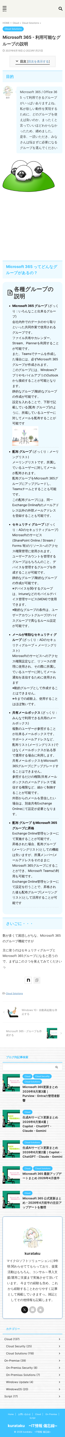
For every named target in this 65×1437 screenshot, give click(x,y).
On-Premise (51, 1414)
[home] (40, 1309)
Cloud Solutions (14, 993)
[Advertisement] (32, 224)
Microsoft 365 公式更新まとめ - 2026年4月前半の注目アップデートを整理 (42, 1203)
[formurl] (32, 1309)
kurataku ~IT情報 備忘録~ (32, 1425)
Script (32, 1418)
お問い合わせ (24, 1414)
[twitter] (24, 1309)
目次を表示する (38, 61)
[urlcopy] (36, 980)
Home (11, 1414)
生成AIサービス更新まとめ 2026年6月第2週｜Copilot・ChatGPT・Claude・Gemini (42, 1152)
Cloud (38, 1414)
